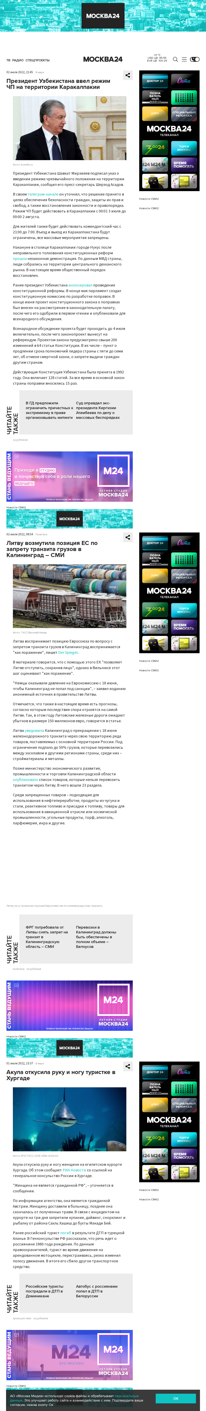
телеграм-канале (43, 194)
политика (18, 969)
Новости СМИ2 (16, 507)
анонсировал (80, 285)
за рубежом (20, 440)
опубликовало (25, 780)
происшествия (22, 1318)
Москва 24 (103, 59)
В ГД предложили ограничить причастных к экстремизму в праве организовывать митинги (49, 410)
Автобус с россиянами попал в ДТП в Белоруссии (96, 1291)
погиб (65, 1233)
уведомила (34, 730)
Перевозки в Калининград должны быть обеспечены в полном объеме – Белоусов (96, 937)
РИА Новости (74, 1170)
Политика (41, 534)
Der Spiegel (68, 652)
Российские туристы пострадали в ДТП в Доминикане (44, 1291)
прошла (20, 259)
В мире (40, 72)
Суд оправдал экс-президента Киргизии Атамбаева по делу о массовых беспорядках (98, 410)
